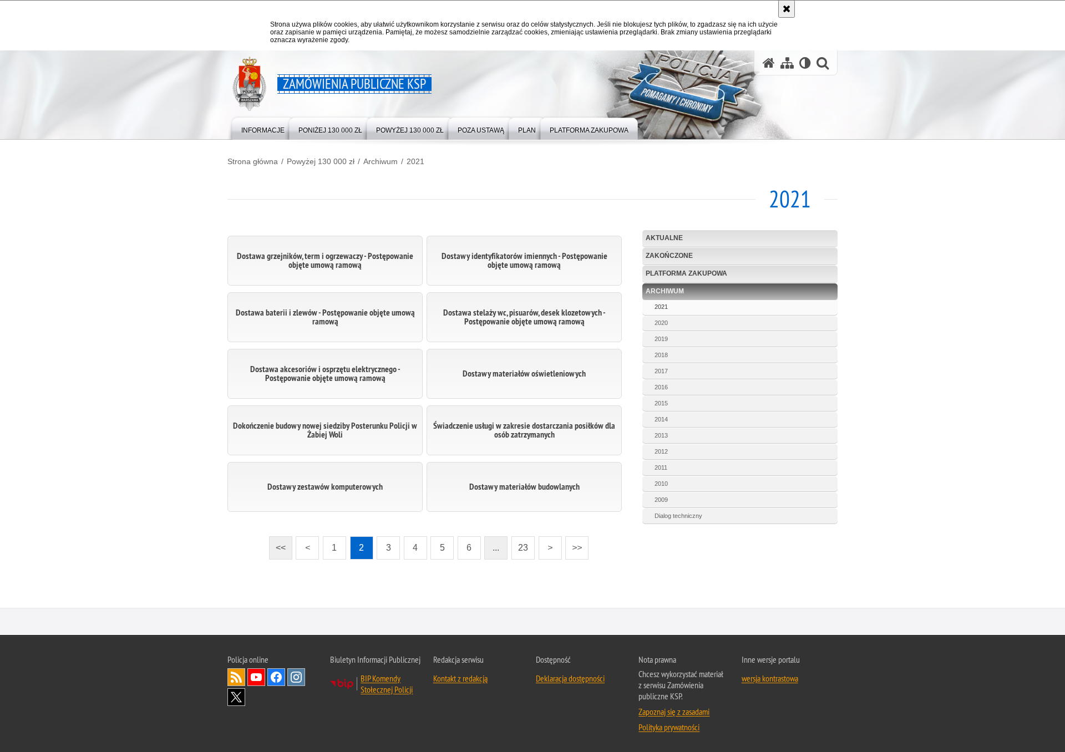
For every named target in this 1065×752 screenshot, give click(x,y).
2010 (661, 483)
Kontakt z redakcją (460, 678)
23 (519, 544)
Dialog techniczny (678, 515)
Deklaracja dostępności (570, 678)
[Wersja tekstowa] (805, 63)
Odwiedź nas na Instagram (296, 678)
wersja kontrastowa (770, 678)
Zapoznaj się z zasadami (673, 712)
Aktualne (664, 238)
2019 (661, 339)
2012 (661, 451)
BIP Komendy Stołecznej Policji (387, 684)
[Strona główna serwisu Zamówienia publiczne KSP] (769, 63)
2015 (661, 403)
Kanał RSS (236, 678)
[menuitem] (262, 128)
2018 (661, 355)
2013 (661, 435)
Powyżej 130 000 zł (320, 161)
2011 (661, 467)
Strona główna (252, 161)
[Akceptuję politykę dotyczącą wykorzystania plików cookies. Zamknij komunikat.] (786, 9)
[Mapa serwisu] (787, 63)
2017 (661, 371)
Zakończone (669, 256)
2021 (415, 161)
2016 (661, 387)
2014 (661, 419)
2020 (661, 322)
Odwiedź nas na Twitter (236, 698)
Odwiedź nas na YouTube (256, 678)
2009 (661, 499)
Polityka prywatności (668, 727)
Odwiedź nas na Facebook (276, 678)
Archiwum (380, 161)
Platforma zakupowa (686, 273)
